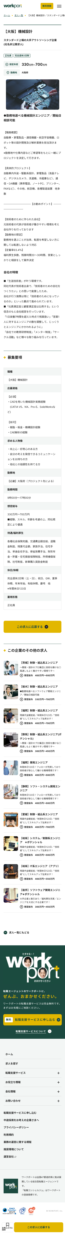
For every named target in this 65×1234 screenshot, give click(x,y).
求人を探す (11, 1063)
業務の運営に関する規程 (17, 1141)
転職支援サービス (15, 1072)
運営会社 (9, 1156)
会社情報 (10, 1091)
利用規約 (9, 1134)
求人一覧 (18, 15)
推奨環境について (14, 1149)
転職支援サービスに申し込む (20, 1112)
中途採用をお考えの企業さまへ (21, 1120)
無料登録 (46, 6)
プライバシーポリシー (16, 1127)
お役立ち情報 (13, 1082)
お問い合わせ (13, 1100)
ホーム (7, 15)
